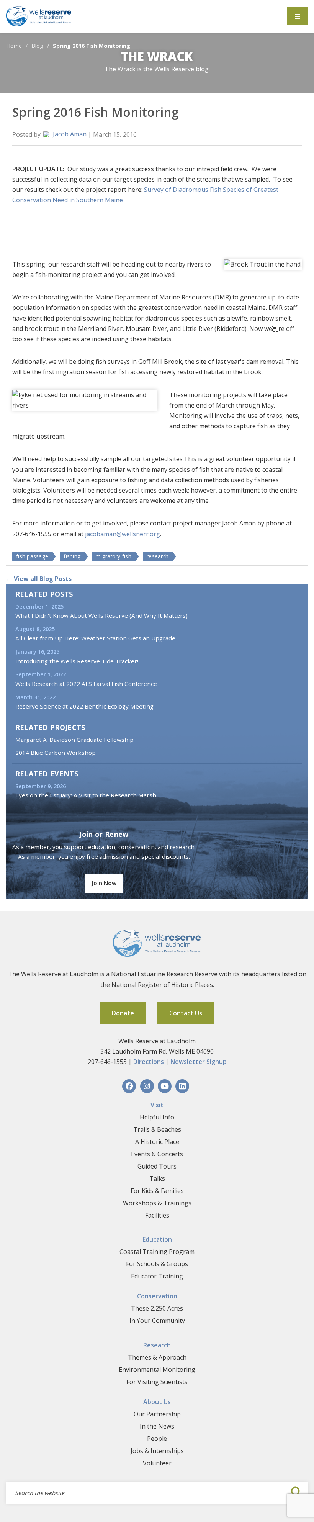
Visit (157, 1105)
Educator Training (157, 1276)
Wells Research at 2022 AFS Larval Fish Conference (86, 683)
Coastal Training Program (157, 1251)
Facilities (157, 1215)
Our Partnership (157, 1414)
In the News (157, 1426)
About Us (157, 1402)
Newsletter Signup (198, 1061)
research (157, 556)
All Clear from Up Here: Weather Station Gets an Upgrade (95, 638)
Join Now (104, 883)
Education (157, 1239)
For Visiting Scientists (157, 1382)
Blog (37, 45)
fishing (72, 556)
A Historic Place (157, 1141)
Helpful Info (157, 1117)
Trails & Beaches (157, 1129)
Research (157, 1345)
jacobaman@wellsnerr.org (122, 534)
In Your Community (157, 1320)
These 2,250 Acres (157, 1308)
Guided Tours (157, 1166)
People (157, 1438)
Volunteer (157, 1463)
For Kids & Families (157, 1191)
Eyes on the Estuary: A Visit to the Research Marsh (85, 795)
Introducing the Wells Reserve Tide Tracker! (76, 661)
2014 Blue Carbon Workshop (55, 752)
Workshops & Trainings (157, 1203)
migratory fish (113, 556)
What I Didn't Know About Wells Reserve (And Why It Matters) (101, 615)
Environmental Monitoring (157, 1369)
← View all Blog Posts (39, 578)
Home (14, 45)
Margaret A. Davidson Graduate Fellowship (74, 739)
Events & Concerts (157, 1154)
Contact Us (185, 1013)
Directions (148, 1061)
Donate (123, 1013)
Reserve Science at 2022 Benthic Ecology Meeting (84, 706)
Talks (157, 1178)
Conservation (157, 1296)
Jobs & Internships (157, 1451)
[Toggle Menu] (297, 16)
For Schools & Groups (157, 1264)
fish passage (32, 556)
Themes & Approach (157, 1357)
